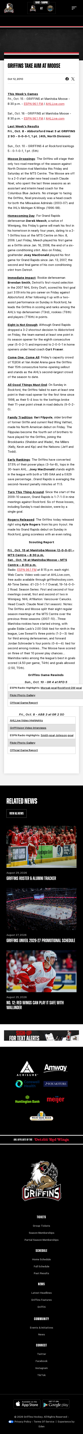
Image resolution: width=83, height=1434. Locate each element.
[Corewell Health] (27, 1084)
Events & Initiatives (41, 1327)
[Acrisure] (27, 1068)
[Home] (9, 8)
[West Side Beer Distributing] (41, 1116)
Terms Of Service (44, 1421)
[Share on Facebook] (67, 79)
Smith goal (48, 735)
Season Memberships (41, 1233)
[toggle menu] (74, 8)
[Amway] (56, 1068)
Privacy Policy (23, 1421)
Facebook (42, 1361)
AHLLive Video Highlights (26, 720)
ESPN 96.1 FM (33, 104)
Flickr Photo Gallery (22, 695)
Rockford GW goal (69, 687)
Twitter (41, 1354)
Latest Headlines (41, 1293)
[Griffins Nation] (41, 1035)
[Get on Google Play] (56, 1403)
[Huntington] (27, 1099)
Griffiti (41, 1307)
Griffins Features (41, 1300)
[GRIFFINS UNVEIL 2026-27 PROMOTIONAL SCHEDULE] (41, 909)
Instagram (41, 1368)
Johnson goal (64, 735)
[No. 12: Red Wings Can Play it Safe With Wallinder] (41, 971)
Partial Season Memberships (42, 1240)
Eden (42, 1426)
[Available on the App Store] (26, 1403)
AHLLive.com (55, 104)
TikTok (41, 1375)
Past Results (41, 1273)
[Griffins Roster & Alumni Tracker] (41, 847)
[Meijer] (56, 1099)
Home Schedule (41, 1259)
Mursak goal (49, 687)
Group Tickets (41, 1225)
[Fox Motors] (56, 1084)
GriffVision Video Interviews (28, 727)
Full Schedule (41, 1266)
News (41, 1334)
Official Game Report (24, 702)
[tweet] (73, 79)
